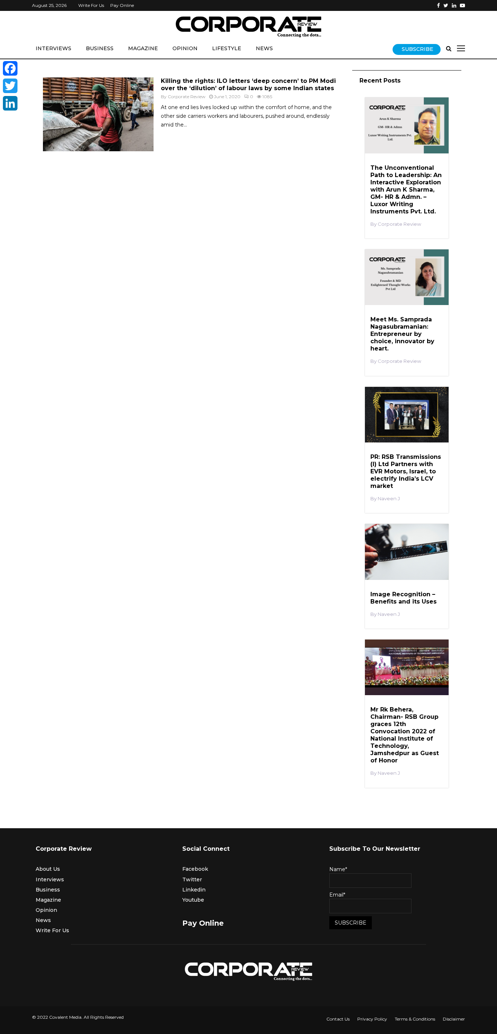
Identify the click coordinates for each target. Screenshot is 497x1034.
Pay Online (122, 5)
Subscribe (417, 49)
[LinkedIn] (10, 103)
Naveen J (389, 498)
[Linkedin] (454, 5)
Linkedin (194, 889)
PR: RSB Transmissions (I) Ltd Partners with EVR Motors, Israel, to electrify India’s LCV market (405, 471)
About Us (48, 869)
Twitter (192, 879)
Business (100, 48)
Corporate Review (187, 96)
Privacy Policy (372, 1019)
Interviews (53, 48)
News (264, 48)
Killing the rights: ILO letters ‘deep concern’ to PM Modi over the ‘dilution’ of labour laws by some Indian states (248, 84)
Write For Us (91, 5)
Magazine (143, 48)
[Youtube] (462, 5)
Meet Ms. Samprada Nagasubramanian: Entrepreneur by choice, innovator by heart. (402, 334)
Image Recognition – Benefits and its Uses (403, 598)
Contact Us (338, 1019)
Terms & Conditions (415, 1019)
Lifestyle (226, 48)
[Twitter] (446, 5)
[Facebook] (438, 5)
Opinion (185, 48)
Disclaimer (454, 1019)
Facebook (195, 869)
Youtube (193, 900)
